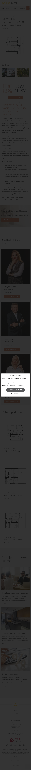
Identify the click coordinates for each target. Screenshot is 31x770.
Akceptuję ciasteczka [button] (15, 390)
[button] (15, 394)
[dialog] (15, 384)
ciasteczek (10, 378)
